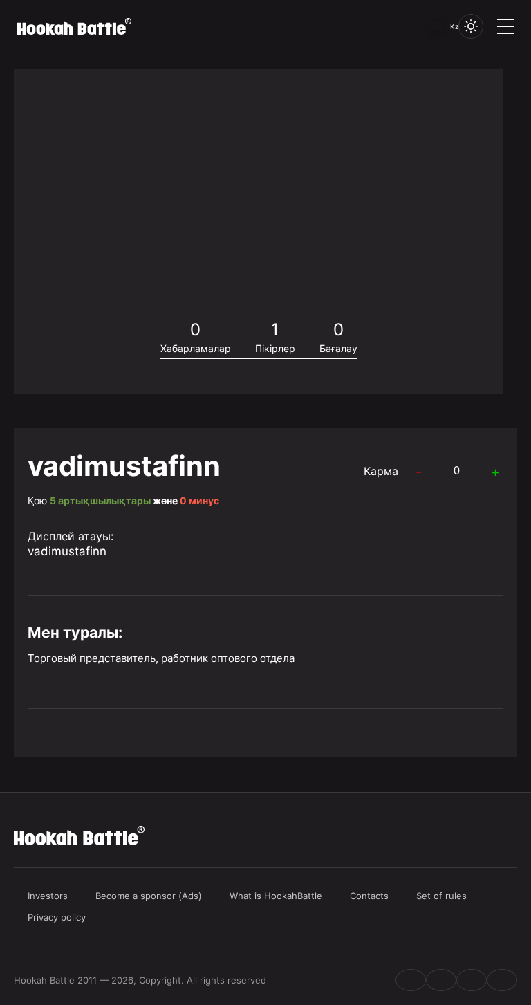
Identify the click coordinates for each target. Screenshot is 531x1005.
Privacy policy (57, 917)
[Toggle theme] (470, 26)
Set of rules (441, 895)
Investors (48, 895)
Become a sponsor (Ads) (148, 895)
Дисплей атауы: (70, 536)
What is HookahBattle (276, 895)
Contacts (369, 895)
